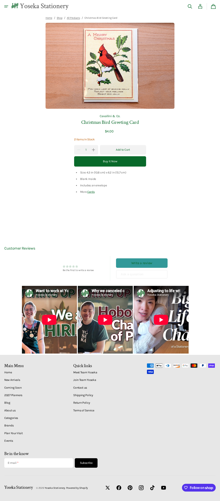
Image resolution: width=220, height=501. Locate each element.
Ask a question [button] (132, 274)
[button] (6, 6)
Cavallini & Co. (110, 116)
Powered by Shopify (77, 487)
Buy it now (110, 161)
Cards (91, 191)
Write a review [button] (141, 263)
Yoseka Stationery (55, 487)
